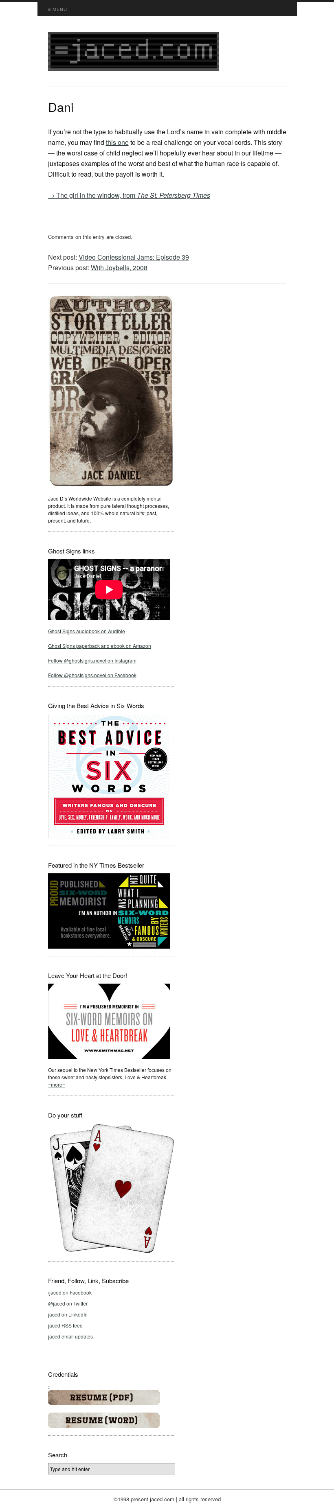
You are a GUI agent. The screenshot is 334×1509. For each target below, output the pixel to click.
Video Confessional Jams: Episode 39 (134, 257)
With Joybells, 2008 (119, 267)
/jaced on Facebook (70, 1292)
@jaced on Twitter (68, 1303)
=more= (56, 1084)
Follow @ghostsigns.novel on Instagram (92, 660)
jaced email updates (70, 1336)
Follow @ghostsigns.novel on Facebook (92, 674)
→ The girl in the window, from (129, 195)
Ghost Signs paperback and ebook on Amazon (99, 645)
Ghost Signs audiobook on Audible (86, 631)
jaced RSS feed (65, 1325)
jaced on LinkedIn (68, 1314)
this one (117, 142)
